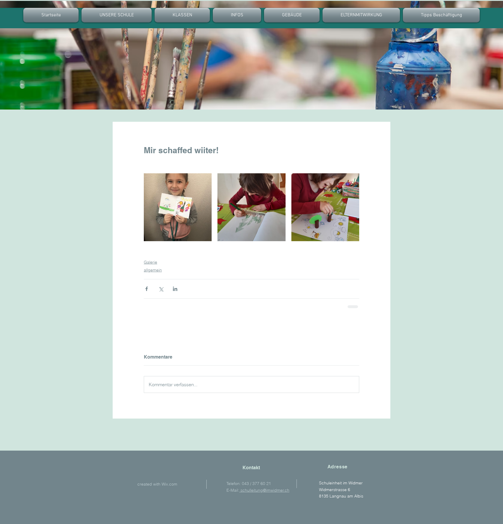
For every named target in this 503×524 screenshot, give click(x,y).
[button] (182, 15)
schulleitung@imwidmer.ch (264, 490)
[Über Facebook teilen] (146, 289)
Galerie (150, 262)
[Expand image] (178, 207)
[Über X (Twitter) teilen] (161, 289)
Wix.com (169, 484)
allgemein (153, 270)
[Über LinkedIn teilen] (175, 289)
